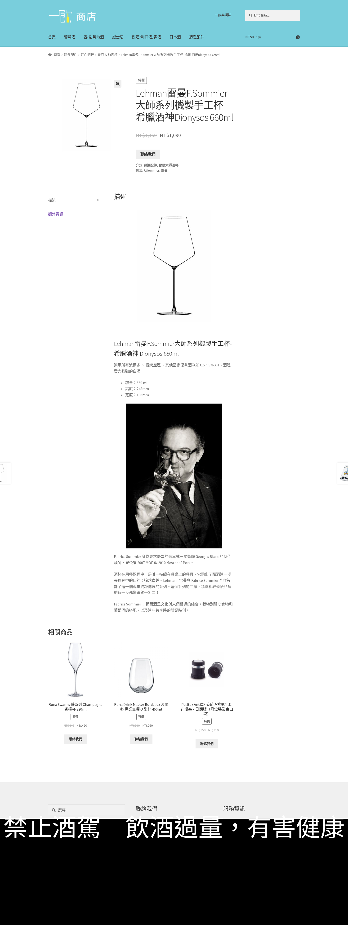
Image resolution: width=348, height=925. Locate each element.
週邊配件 (196, 37)
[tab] (75, 200)
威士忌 (118, 37)
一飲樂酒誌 (223, 15)
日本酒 (175, 37)
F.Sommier (151, 170)
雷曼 (164, 170)
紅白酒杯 (87, 55)
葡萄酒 (69, 37)
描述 (52, 200)
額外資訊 (55, 214)
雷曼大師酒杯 (107, 55)
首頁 (52, 37)
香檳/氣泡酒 (94, 37)
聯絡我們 (148, 154)
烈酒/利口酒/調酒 (146, 37)
